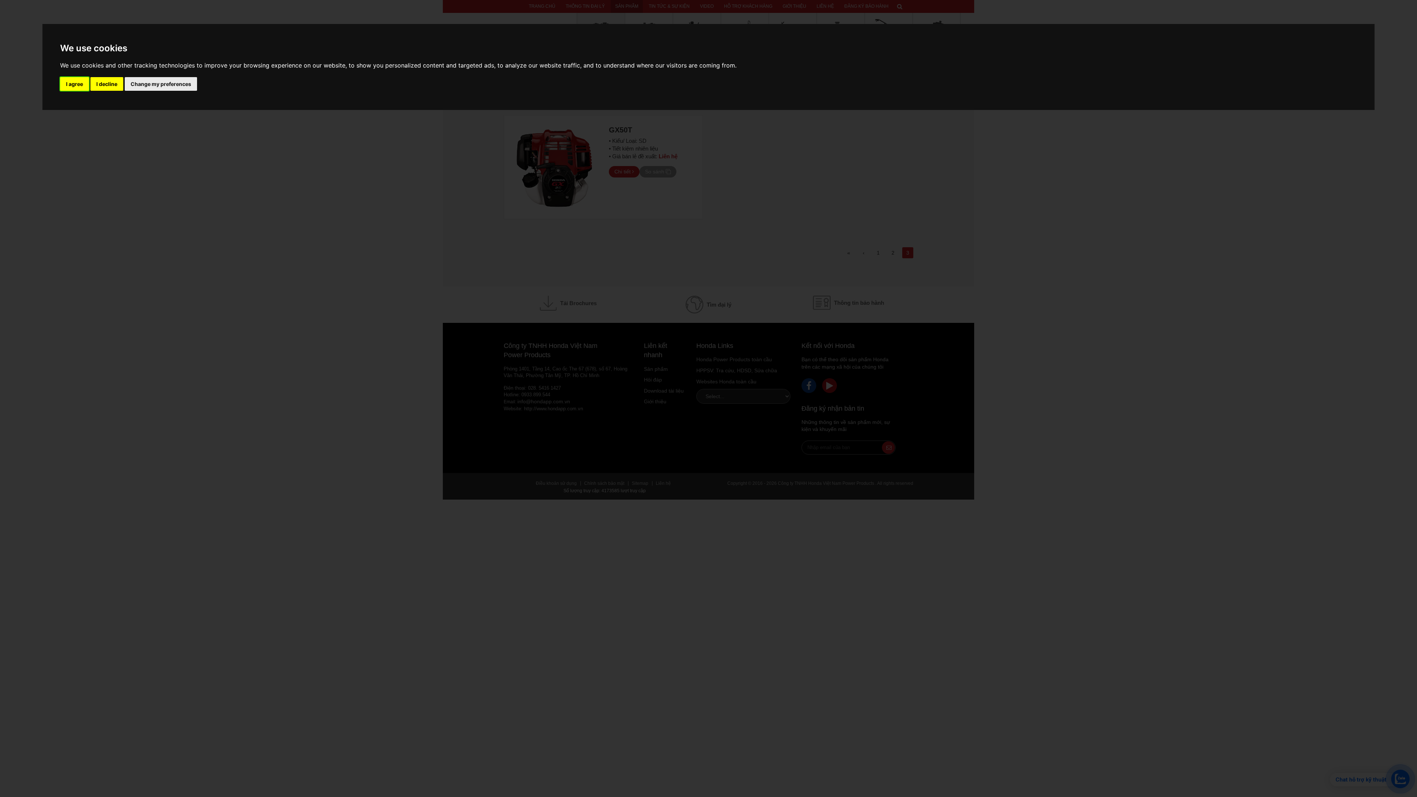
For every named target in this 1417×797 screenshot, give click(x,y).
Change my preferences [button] (161, 84)
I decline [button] (106, 84)
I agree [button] (74, 84)
